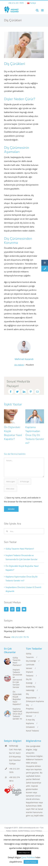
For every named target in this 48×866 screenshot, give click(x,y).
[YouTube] (24, 609)
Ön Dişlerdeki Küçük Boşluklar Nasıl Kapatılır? (17, 697)
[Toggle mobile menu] (42, 10)
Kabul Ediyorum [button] (24, 853)
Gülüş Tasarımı (30, 655)
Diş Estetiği (31, 661)
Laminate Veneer (30, 666)
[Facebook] (6, 609)
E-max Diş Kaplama (30, 721)
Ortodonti (30, 727)
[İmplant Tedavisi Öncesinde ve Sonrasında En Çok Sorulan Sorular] (7, 678)
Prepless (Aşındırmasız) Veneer (32, 712)
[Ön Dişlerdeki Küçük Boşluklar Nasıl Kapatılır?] (7, 698)
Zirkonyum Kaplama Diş (35, 703)
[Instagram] (12, 609)
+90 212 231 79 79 (20, 637)
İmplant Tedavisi (29, 674)
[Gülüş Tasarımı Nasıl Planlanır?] (7, 661)
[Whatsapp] (18, 609)
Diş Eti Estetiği (29, 681)
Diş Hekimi (19, 365)
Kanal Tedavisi (32, 730)
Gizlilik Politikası (24, 831)
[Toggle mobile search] (37, 10)
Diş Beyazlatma (31, 696)
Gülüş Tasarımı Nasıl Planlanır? (20, 548)
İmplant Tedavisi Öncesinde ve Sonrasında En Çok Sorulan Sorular (18, 678)
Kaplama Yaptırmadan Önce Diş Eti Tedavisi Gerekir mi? (14, 435)
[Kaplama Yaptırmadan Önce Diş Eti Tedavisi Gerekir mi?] (7, 713)
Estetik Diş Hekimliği (30, 688)
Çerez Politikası (36, 831)
